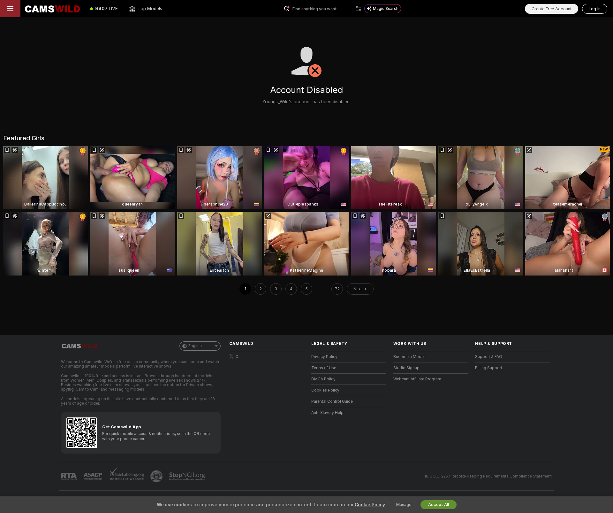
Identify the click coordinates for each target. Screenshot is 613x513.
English (195, 346)
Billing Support (488, 368)
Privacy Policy (324, 356)
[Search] (358, 8)
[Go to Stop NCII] (188, 476)
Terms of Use (323, 368)
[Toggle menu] (10, 8)
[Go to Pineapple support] (157, 476)
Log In (595, 8)
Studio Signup (406, 368)
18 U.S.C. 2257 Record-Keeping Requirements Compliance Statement (488, 476)
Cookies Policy (325, 390)
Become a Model (409, 356)
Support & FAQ (488, 356)
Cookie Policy (370, 504)
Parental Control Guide (332, 401)
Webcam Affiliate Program (417, 379)
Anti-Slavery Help (327, 412)
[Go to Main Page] (52, 8)
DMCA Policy (323, 379)
